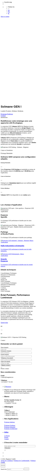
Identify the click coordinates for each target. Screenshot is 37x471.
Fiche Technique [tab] (5, 281)
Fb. (9, 12)
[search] (26, 469)
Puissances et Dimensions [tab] (8, 275)
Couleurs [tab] (3, 278)
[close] (3, 29)
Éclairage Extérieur (7, 114)
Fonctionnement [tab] (5, 276)
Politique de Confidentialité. (22, 85)
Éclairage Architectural (10, 428)
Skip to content (5, 16)
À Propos (7, 435)
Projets (6, 437)
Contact (3, 116)
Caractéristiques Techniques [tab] (9, 273)
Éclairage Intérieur (9, 422)
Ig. (8, 13)
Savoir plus (4, 322)
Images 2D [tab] (4, 279)
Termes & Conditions (7, 85)
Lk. (9, 10)
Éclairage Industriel (9, 427)
